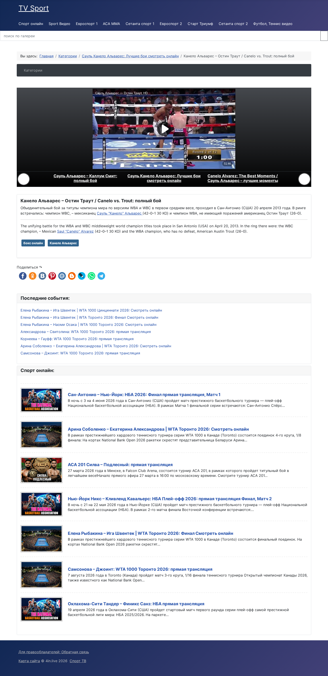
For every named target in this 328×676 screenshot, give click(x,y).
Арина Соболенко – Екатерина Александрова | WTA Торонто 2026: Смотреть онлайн (158, 429)
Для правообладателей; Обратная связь (54, 652)
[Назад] (23, 179)
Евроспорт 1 (87, 23)
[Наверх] (322, 670)
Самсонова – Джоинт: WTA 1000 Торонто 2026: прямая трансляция (140, 569)
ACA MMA (111, 23)
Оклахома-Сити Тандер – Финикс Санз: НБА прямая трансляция (136, 603)
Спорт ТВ (78, 661)
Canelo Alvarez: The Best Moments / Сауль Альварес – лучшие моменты (243, 178)
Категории (33, 70)
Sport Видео (59, 23)
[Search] (324, 36)
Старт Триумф (200, 23)
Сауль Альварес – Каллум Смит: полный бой (85, 178)
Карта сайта (29, 661)
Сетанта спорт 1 (140, 23)
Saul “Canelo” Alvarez (75, 231)
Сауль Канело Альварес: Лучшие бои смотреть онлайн (164, 178)
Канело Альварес (63, 243)
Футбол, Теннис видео (273, 23)
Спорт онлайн (31, 23)
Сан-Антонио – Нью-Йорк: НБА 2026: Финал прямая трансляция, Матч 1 (144, 394)
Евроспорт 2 (171, 23)
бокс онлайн (33, 243)
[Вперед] (304, 179)
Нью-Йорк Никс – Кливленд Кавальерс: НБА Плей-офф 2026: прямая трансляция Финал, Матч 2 (170, 498)
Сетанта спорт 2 (233, 23)
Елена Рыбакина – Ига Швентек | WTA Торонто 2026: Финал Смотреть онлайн (150, 533)
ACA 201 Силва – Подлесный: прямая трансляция (120, 464)
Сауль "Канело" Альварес (120, 213)
